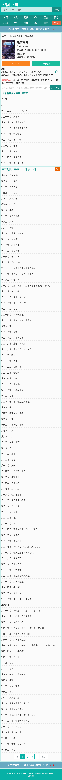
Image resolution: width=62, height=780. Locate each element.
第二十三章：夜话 (9, 523)
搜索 (56, 9)
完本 (46, 23)
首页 (5, 17)
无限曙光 (20, 82)
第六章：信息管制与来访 (12, 424)
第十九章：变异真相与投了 (13, 500)
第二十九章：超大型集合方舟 (14, 128)
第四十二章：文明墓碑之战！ (14, 639)
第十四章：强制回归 (10, 256)
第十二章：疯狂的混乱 (11, 726)
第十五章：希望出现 (10, 477)
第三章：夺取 (7, 407)
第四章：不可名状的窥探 (12, 413)
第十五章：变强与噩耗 (11, 262)
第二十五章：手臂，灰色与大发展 (16, 320)
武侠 (26, 17)
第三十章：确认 (8, 355)
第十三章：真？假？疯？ (12, 732)
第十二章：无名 (8, 459)
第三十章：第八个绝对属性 (13, 122)
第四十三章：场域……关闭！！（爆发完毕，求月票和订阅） (28, 645)
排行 (36, 23)
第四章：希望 (7, 680)
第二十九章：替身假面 (11, 558)
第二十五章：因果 (9, 151)
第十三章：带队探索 (10, 250)
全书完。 (5, 99)
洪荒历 (16, 79)
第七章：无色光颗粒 (10, 215)
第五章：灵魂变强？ (10, 198)
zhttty (25, 46)
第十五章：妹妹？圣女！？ (13, 743)
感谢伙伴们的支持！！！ (12, 204)
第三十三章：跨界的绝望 (12, 581)
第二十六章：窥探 (9, 331)
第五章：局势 (7, 418)
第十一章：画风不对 (10, 239)
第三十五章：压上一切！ (12, 593)
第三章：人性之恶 (9, 186)
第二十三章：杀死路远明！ (13, 162)
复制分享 (55, 87)
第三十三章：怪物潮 (10, 372)
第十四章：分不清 (9, 738)
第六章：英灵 (7, 691)
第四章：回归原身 (9, 192)
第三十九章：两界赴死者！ (13, 622)
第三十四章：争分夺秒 (11, 587)
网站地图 (31, 776)
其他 (26, 23)
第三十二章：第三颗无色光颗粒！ (16, 575)
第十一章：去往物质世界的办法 (15, 720)
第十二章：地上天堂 (10, 244)
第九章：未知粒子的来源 (12, 709)
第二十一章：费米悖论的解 (13, 297)
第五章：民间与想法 (10, 685)
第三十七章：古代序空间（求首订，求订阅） (21, 610)
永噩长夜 (10, 82)
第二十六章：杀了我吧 (11, 540)
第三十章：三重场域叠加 (12, 564)
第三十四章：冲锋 (9, 378)
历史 (46, 17)
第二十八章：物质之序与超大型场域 (17, 552)
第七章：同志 (7, 430)
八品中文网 (9, 4)
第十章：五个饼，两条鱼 (12, 233)
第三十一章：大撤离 (10, 116)
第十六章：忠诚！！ (10, 749)
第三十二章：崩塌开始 (11, 366)
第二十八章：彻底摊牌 (11, 133)
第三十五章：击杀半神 (11, 384)
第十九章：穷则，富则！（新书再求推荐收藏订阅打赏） (26, 285)
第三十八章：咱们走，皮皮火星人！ (17, 616)
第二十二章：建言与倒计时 (13, 302)
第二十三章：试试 (9, 308)
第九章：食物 (7, 227)
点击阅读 (46, 63)
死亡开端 (35, 79)
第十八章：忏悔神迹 (10, 279)
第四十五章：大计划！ (11, 656)
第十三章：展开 (8, 465)
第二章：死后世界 (9, 181)
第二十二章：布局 (9, 517)
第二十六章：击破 (9, 145)
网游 (56, 17)
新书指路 (31, 57)
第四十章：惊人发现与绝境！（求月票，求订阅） (23, 627)
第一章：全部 (7, 662)
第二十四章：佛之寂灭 (11, 157)
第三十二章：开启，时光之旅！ (15, 110)
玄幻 (16, 17)
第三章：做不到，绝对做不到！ (15, 674)
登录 (56, 23)
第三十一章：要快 (9, 360)
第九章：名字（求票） (11, 442)
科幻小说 (18, 36)
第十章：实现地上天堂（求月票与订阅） (19, 714)
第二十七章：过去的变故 (12, 337)
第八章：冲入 (7, 436)
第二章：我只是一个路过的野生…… (17, 401)
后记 (3, 104)
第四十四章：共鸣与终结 (12, 651)
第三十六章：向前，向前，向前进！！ (18, 598)
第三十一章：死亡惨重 (11, 569)
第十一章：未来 (8, 453)
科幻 (5, 23)
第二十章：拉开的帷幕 (11, 291)
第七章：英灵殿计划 (10, 697)
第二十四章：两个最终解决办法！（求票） (20, 529)
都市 (36, 17)
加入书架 (16, 63)
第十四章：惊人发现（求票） (14, 471)
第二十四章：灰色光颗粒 (12, 314)
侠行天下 (45, 79)
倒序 (57, 169)
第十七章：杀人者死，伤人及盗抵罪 (17, 273)
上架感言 (5, 604)
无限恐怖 (25, 79)
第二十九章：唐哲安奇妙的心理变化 (17, 349)
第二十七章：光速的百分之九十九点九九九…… (22, 546)
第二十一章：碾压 (9, 511)
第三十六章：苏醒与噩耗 (12, 389)
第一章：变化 (7, 395)
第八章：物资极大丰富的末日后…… (17, 703)
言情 (16, 23)
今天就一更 (6, 326)
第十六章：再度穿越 (10, 482)
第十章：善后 (7, 448)
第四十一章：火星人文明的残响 (15, 633)
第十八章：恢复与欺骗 (11, 494)
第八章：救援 (7, 221)
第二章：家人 (7, 668)
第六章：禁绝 (7, 210)
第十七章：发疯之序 (10, 488)
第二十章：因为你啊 (10, 506)
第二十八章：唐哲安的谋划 (13, 343)
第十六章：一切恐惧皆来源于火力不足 (18, 268)
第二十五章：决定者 (10, 535)
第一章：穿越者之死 (10, 175)
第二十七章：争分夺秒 (11, 139)
